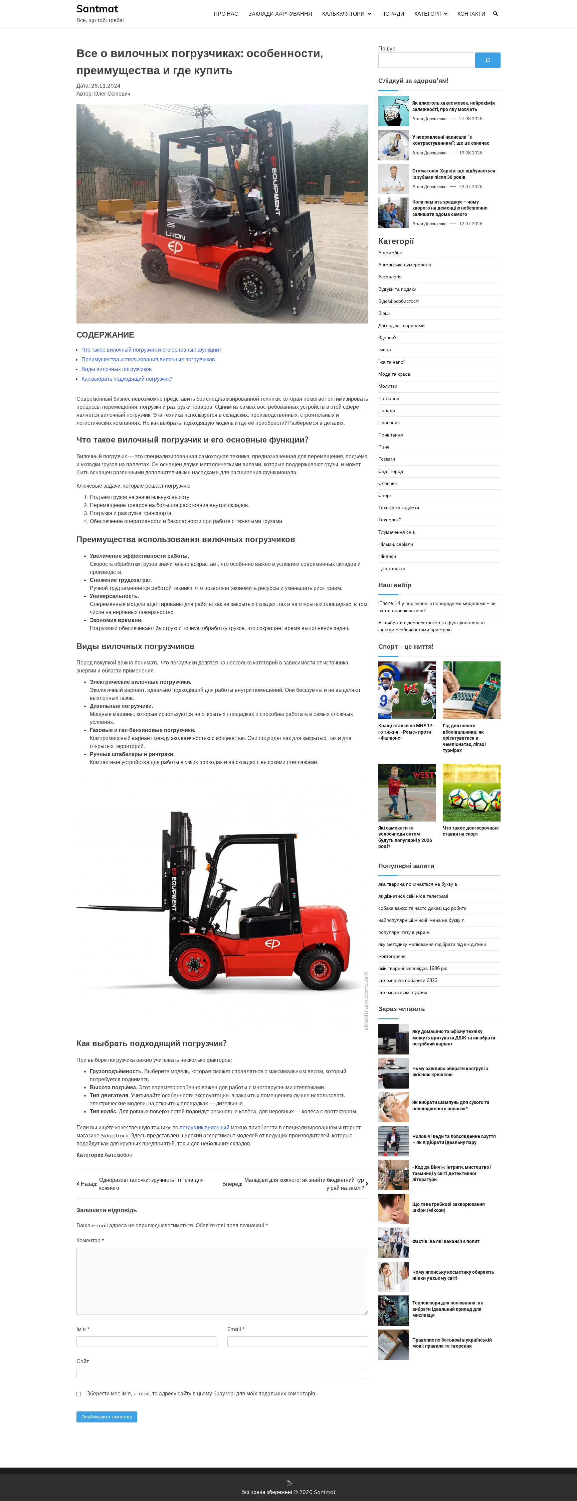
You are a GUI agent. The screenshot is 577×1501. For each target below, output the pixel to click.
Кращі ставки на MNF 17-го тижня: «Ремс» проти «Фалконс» (406, 732)
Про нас (226, 13)
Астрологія (390, 277)
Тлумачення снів (396, 532)
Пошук (386, 48)
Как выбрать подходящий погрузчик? (126, 378)
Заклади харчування (280, 13)
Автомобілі (118, 1154)
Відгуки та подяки (397, 289)
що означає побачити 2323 (407, 980)
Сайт (82, 1361)
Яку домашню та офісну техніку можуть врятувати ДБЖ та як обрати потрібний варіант (453, 1037)
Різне (384, 447)
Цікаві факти (391, 568)
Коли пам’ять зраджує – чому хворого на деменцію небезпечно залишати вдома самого (450, 208)
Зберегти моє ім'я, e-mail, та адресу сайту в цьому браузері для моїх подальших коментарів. (202, 1393)
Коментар (90, 1240)
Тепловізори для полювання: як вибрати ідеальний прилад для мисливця (447, 1309)
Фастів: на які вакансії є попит (445, 1241)
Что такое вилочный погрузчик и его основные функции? (151, 349)
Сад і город (390, 471)
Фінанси (387, 556)
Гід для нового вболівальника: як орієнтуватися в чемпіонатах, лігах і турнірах (465, 738)
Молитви (387, 386)
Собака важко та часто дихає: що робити (422, 908)
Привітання (390, 435)
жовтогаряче (392, 956)
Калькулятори (343, 13)
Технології (389, 520)
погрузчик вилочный (204, 1127)
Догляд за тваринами (401, 325)
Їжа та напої (391, 362)
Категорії (427, 13)
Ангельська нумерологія (404, 265)
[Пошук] (488, 60)
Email (236, 1329)
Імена (384, 350)
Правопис (389, 422)
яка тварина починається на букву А (417, 884)
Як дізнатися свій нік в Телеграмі (413, 896)
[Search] (496, 14)
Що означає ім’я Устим (402, 992)
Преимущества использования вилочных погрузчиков (148, 359)
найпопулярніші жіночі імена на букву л (421, 920)
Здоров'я (388, 338)
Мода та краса (394, 374)
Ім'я (82, 1329)
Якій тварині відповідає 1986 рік (412, 968)
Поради (392, 13)
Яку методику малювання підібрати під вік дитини (432, 944)
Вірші (384, 313)
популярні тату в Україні (404, 932)
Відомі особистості (398, 301)
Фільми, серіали (395, 544)
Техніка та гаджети (398, 508)
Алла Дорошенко (429, 118)
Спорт (385, 495)
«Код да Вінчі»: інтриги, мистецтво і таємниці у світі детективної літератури (452, 1173)
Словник (387, 483)
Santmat (97, 8)
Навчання (388, 398)
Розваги (386, 459)
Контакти (471, 13)
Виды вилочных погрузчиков (116, 369)
